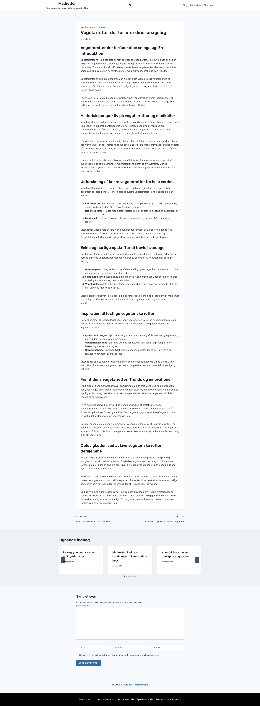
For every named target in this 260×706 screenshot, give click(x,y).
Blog (185, 5)
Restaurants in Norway (168, 699)
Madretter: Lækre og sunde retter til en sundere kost (129, 556)
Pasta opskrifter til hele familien (93, 519)
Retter (102, 27)
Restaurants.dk (126, 699)
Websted (156, 647)
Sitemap (208, 5)
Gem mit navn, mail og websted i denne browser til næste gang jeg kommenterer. (119, 655)
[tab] (124, 576)
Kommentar (83, 605)
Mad (83, 27)
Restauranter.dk (106, 699)
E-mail (118, 647)
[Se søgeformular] (130, 5)
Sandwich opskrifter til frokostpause (164, 519)
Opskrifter (91, 27)
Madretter (195, 5)
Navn (81, 647)
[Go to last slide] (63, 560)
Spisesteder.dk (145, 699)
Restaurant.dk (87, 699)
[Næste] (197, 560)
